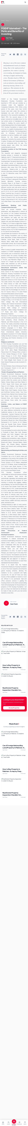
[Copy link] (25, 54)
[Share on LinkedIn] (17, 54)
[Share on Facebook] (14, 54)
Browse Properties (14, 708)
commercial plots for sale (15, 143)
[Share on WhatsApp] (21, 54)
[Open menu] (25, 2)
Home (2, 20)
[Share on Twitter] (10, 54)
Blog (7, 20)
